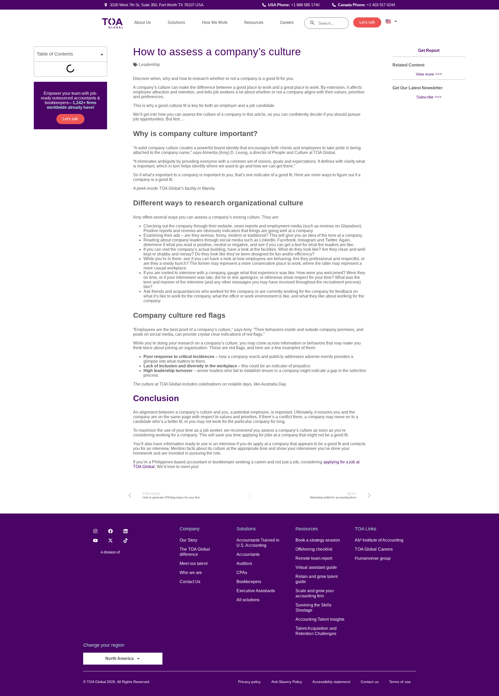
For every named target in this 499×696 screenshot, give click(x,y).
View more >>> (429, 74)
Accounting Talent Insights (320, 619)
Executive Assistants (256, 591)
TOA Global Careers (374, 549)
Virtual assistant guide (316, 567)
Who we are (191, 572)
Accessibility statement (331, 682)
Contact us (370, 682)
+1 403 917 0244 (381, 5)
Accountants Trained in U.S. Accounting (258, 543)
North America (119, 658)
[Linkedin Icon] (125, 531)
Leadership (149, 64)
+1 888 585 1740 (305, 5)
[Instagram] (95, 531)
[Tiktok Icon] (125, 540)
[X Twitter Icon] (110, 540)
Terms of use (400, 682)
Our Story (188, 540)
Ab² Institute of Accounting (379, 540)
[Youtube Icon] (95, 540)
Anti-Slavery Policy (286, 682)
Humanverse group (373, 558)
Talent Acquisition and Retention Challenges (316, 631)
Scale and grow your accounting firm (315, 593)
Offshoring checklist (314, 549)
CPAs (242, 572)
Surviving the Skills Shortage (313, 607)
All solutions (248, 600)
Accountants (248, 554)
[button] (102, 54)
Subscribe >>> (429, 97)
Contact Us (190, 581)
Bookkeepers (249, 581)
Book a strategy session (318, 540)
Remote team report (314, 558)
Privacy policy (249, 682)
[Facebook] (110, 531)
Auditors (244, 563)
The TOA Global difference (195, 552)
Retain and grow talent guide (317, 579)
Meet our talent (193, 563)
